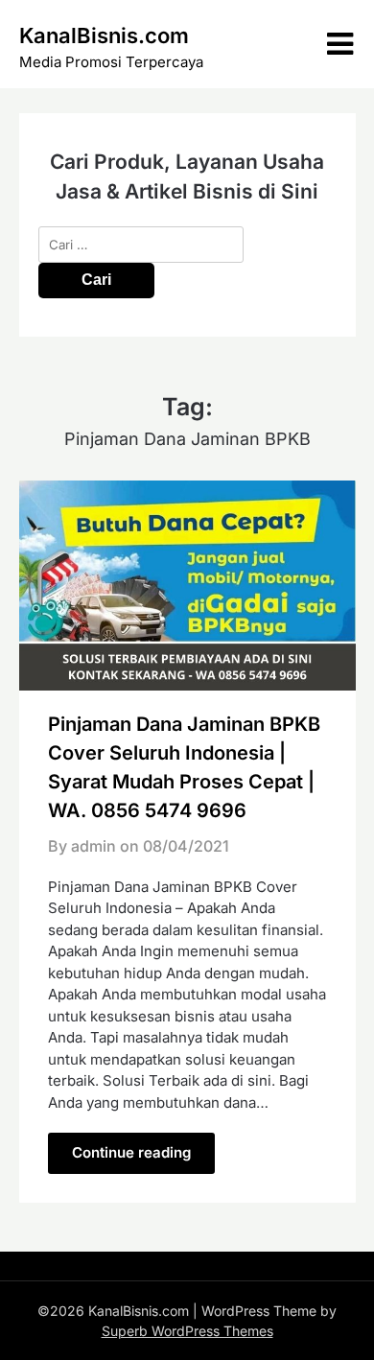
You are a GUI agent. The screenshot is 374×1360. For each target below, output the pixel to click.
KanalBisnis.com (104, 35)
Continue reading (131, 1152)
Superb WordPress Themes (187, 1331)
